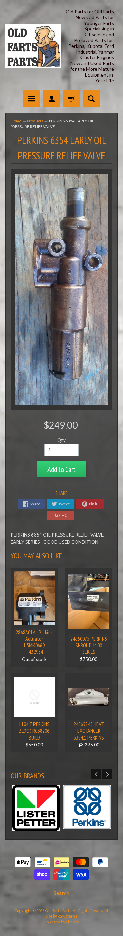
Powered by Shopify (61, 922)
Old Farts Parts (58, 910)
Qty (61, 440)
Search (61, 893)
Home (16, 121)
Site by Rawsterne (61, 916)
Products (35, 121)
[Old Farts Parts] (33, 46)
